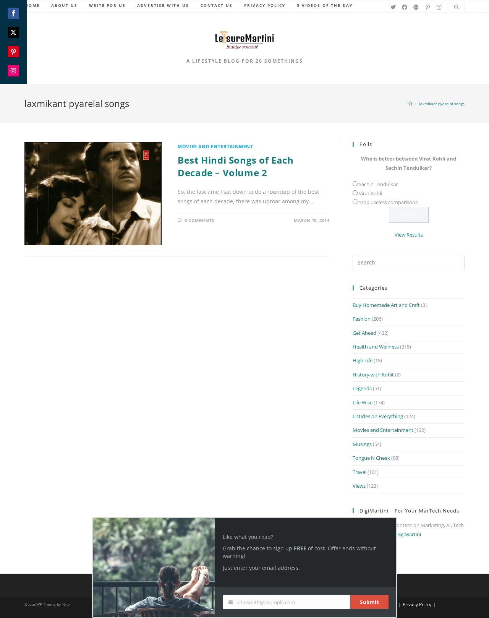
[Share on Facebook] (13, 13)
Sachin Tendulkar (378, 184)
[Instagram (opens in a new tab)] (439, 7)
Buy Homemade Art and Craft (386, 305)
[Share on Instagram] (13, 70)
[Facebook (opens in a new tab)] (404, 7)
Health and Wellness (376, 346)
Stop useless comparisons (388, 202)
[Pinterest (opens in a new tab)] (427, 7)
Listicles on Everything (378, 416)
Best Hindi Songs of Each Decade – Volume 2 (235, 166)
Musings (362, 444)
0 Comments (199, 220)
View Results (409, 234)
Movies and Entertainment (215, 146)
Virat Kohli (370, 193)
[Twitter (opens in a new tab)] (393, 7)
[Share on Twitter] (13, 32)
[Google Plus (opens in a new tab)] (416, 7)
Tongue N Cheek (371, 457)
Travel (359, 472)
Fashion (362, 318)
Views (359, 485)
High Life (362, 360)
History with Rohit (373, 374)
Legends (362, 388)
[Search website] (456, 7)
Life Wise (362, 402)
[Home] (410, 103)
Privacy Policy (417, 604)
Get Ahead (364, 332)
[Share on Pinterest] (13, 51)
